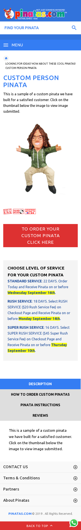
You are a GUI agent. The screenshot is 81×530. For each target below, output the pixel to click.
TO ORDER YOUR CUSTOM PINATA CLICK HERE (40, 235)
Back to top (38, 525)
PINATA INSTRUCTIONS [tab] (40, 405)
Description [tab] (40, 384)
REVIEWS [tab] (40, 415)
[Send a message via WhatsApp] (74, 523)
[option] (40, 159)
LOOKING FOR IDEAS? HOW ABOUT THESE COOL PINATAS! (40, 63)
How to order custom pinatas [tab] (40, 394)
